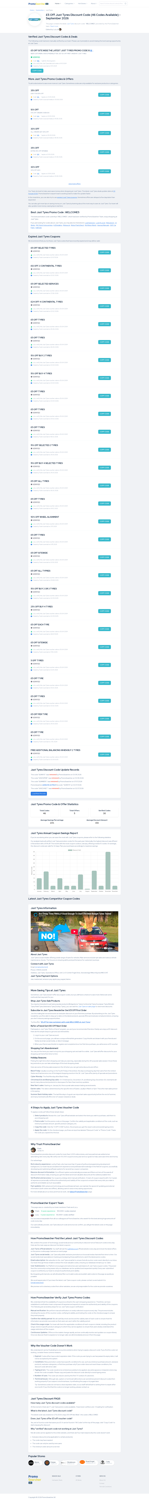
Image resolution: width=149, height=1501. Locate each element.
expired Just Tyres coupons (67, 197)
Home (57, 3)
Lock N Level (100, 223)
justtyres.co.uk (73, 1249)
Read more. (54, 26)
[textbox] (113, 3)
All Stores (78, 1480)
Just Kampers (90, 223)
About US (102, 1480)
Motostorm (110, 223)
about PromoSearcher (79, 1192)
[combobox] (113, 3)
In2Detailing (58, 225)
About (93, 3)
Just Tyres (70, 24)
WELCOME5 (90, 24)
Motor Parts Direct (77, 225)
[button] (69, 3)
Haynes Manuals (103, 225)
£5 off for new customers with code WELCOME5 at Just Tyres (65, 1022)
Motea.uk (66, 225)
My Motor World (90, 225)
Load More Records (39, 794)
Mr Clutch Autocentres (44, 225)
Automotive (40, 10)
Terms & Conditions (105, 1487)
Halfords (38, 228)
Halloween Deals (57, 1480)
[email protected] (41, 967)
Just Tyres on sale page (86, 1006)
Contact (101, 1483)
